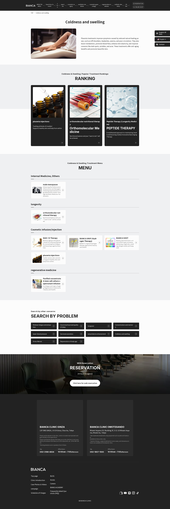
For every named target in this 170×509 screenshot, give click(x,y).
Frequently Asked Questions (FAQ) (58, 492)
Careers (53, 483)
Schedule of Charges (38, 493)
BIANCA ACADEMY (56, 487)
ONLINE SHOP (139, 7)
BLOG (52, 476)
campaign (34, 489)
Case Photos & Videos (39, 484)
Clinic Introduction (38, 480)
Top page (34, 476)
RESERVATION (139, 3)
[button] (160, 39)
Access (52, 480)
